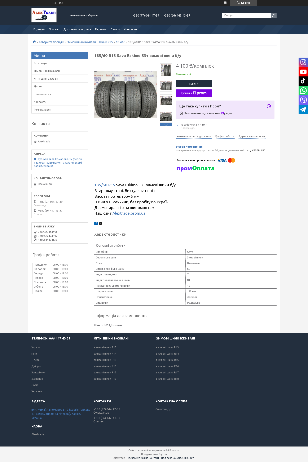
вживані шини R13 (105, 347)
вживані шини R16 (105, 366)
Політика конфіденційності (177, 458)
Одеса (35, 359)
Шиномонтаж (42, 94)
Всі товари (40, 63)
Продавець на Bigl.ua (154, 454)
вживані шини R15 (105, 359)
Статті (115, 29)
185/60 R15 (104, 185)
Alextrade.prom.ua (129, 213)
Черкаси (36, 391)
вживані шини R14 (105, 353)
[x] (100, 224)
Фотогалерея (42, 109)
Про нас (54, 29)
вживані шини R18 (105, 378)
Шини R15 (106, 42)
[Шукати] (274, 15)
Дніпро (36, 366)
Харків (35, 347)
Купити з (186, 93)
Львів (34, 384)
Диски (38, 86)
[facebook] (96, 224)
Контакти (130, 29)
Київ (34, 353)
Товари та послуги (51, 42)
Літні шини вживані (46, 78)
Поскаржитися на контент (143, 458)
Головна (39, 29)
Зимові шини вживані (81, 42)
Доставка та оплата (77, 29)
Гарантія (100, 29)
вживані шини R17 (105, 372)
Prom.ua (175, 450)
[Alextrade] (47, 15)
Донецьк (37, 378)
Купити (193, 83)
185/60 (120, 42)
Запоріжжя (38, 372)
